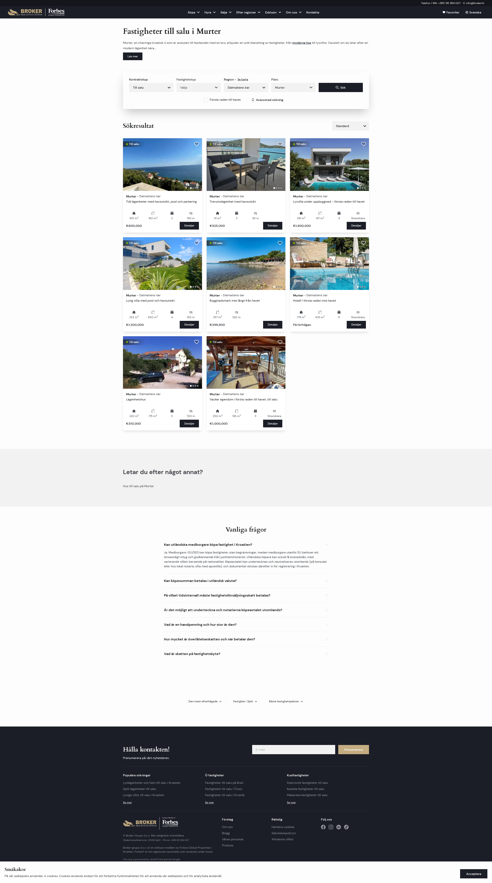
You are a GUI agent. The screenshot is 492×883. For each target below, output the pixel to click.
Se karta (243, 79)
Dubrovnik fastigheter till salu (307, 783)
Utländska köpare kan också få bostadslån (276, 557)
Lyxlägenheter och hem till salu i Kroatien (151, 783)
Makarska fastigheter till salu (307, 795)
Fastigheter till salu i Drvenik (225, 795)
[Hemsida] (36, 12)
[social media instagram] (331, 827)
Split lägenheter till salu (139, 789)
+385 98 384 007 (180, 840)
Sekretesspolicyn (284, 833)
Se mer (127, 802)
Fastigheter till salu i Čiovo (223, 789)
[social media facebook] (323, 827)
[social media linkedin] (338, 827)
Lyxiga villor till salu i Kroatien (143, 795)
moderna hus (301, 43)
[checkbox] (206, 99)
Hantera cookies (283, 827)
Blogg (226, 833)
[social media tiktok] (346, 827)
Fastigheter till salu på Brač (224, 783)
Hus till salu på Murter (138, 486)
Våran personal (232, 839)
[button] (246, 543)
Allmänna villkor (283, 839)
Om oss (227, 827)
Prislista (227, 845)
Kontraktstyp (138, 79)
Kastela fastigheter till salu (305, 789)
